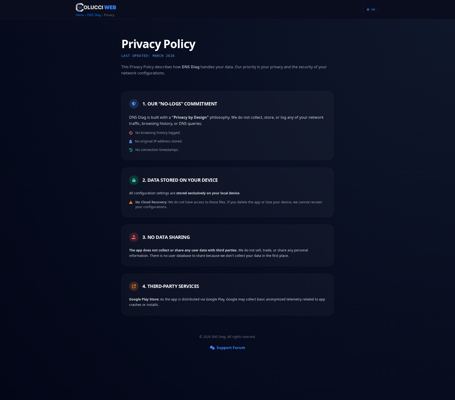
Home (80, 15)
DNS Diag (94, 15)
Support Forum (231, 347)
